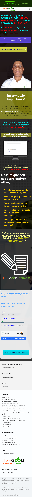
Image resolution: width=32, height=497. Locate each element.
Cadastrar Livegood (6, 453)
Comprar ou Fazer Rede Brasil (10, 403)
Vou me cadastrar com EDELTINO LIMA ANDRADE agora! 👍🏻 (15, 39)
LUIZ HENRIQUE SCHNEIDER (10, 439)
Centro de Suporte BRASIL (9, 401)
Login (12, 453)
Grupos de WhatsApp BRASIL (10, 407)
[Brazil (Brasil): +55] (3, 321)
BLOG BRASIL (6, 397)
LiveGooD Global (7, 416)
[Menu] (29, 9)
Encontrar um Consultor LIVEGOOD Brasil (13, 405)
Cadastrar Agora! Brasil (8, 399)
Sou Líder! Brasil (6, 424)
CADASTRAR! (10, 3)
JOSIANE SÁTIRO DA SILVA (9, 443)
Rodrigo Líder (6, 435)
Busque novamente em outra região (15, 352)
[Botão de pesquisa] (28, 386)
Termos (18, 495)
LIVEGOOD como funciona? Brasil (11, 411)
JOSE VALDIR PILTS (7, 441)
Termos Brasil (6, 426)
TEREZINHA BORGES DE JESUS (11, 445)
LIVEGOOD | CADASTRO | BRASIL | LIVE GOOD (15, 409)
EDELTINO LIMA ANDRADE (9, 437)
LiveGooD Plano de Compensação (11, 418)
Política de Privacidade (8, 495)
